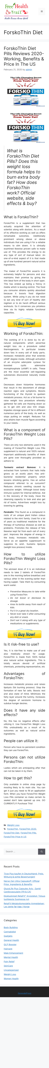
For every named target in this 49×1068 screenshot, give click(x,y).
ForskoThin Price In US (15, 836)
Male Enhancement (13, 953)
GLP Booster (10, 944)
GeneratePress (24, 993)
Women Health (11, 978)
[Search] (41, 852)
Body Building (11, 927)
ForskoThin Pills (28, 833)
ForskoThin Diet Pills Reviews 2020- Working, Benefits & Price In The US (24, 56)
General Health (11, 940)
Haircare (8, 949)
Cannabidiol (10, 931)
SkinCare (8, 966)
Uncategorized (11, 970)
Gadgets (8, 936)
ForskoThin (12, 829)
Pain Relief (9, 961)
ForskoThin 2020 (27, 829)
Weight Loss (13, 825)
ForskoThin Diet (11, 833)
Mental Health (11, 957)
